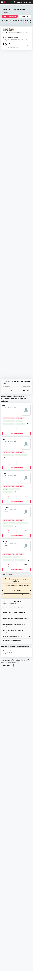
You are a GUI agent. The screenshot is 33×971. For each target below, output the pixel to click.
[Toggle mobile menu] (30, 2)
